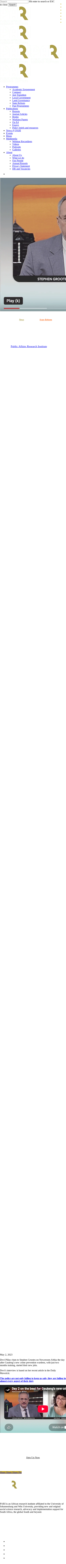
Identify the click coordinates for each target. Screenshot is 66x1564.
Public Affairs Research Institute (29, 346)
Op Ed (32, 320)
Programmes (16, 1541)
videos (59, 320)
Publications (16, 1545)
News (21, 320)
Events (12, 1553)
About (12, 1557)
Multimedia (9, 320)
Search (12, 5)
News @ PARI (16, 1549)
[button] (33, 1457)
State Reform (46, 320)
